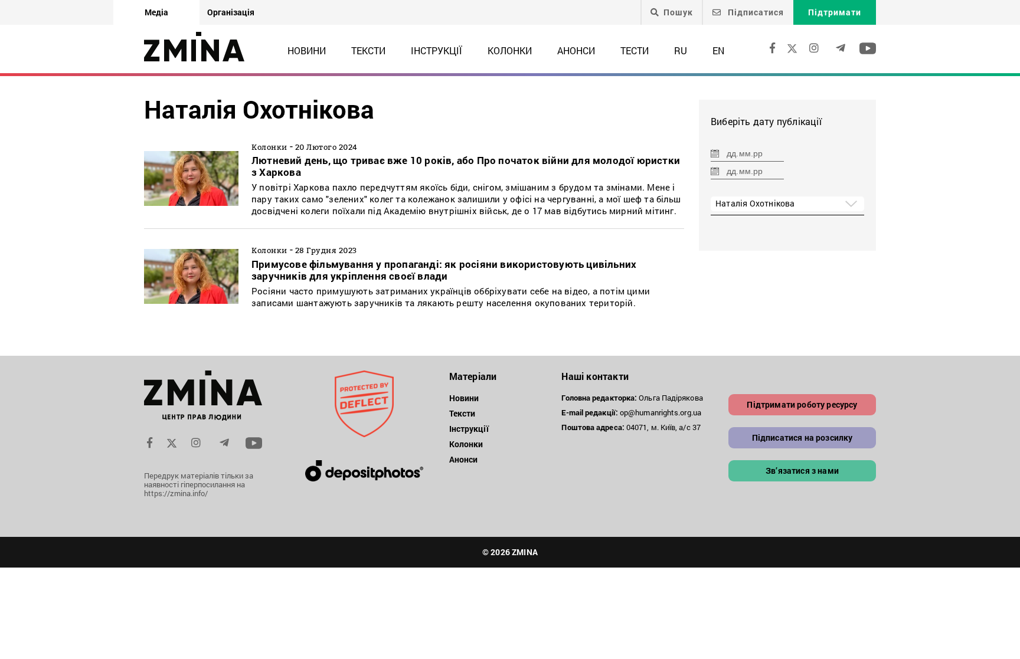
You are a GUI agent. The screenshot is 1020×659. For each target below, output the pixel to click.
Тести (634, 50)
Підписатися (754, 12)
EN (718, 50)
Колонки (510, 50)
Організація (230, 12)
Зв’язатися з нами (802, 470)
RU (680, 50)
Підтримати (834, 12)
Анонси (576, 50)
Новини (306, 50)
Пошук (678, 12)
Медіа (156, 12)
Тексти (368, 50)
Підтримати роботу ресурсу (802, 404)
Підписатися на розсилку (802, 437)
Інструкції (436, 50)
